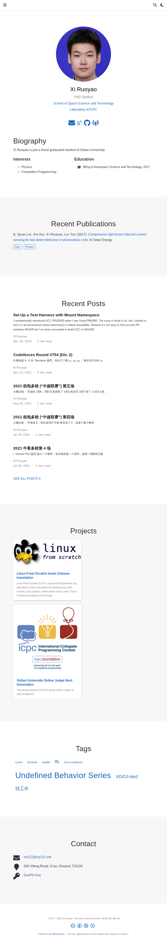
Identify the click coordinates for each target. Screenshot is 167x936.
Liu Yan (70, 234)
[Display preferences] (162, 5)
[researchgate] (79, 124)
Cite (17, 246)
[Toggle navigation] (5, 5)
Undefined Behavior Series (63, 775)
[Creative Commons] (83, 926)
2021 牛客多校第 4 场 (32, 448)
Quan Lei (24, 234)
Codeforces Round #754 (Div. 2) (42, 354)
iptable (46, 762)
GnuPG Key (32, 875)
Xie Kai (38, 234)
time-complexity (73, 762)
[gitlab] (95, 124)
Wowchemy (58, 934)
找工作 (22, 788)
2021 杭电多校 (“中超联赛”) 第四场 (43, 417)
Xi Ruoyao (54, 234)
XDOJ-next (127, 776)
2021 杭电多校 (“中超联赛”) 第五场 (43, 386)
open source (83, 934)
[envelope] (71, 124)
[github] (87, 124)
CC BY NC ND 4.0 (110, 918)
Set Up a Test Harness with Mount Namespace (56, 315)
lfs (57, 761)
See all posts (26, 478)
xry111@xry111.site (38, 857)
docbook (32, 762)
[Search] (155, 5)
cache (18, 762)
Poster (29, 246)
